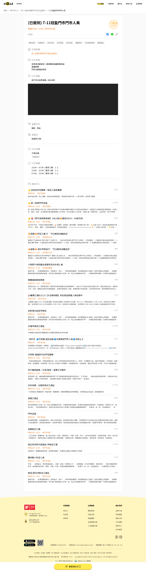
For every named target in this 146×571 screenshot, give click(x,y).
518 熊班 (37, 553)
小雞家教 (110, 4)
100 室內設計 (65, 553)
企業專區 (139, 4)
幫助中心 (119, 526)
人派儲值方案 (92, 526)
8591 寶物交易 (74, 553)
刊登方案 (91, 514)
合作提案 (119, 529)
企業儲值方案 (92, 522)
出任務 (43, 553)
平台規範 (119, 522)
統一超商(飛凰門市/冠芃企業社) (33, 10)
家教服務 (119, 514)
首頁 (5, 10)
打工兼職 (100, 4)
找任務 (65, 514)
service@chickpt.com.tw (84, 545)
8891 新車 (93, 553)
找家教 (65, 518)
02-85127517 (62, 545)
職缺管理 (91, 511)
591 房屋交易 (55, 553)
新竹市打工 (14, 10)
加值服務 (91, 518)
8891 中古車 (101, 553)
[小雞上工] (8, 3)
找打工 (65, 511)
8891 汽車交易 (84, 553)
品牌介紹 (119, 511)
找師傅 (48, 553)
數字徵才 (109, 553)
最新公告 (129, 4)
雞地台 (119, 4)
